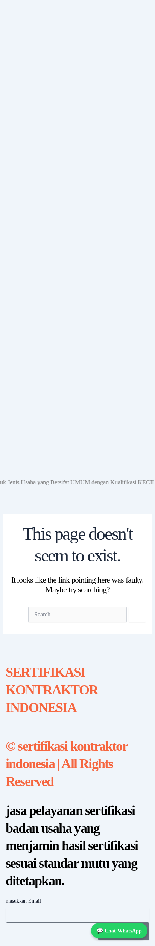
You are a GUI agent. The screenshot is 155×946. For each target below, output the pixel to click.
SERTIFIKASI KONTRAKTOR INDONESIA (52, 690)
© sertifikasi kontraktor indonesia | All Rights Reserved (66, 763)
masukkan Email (23, 901)
